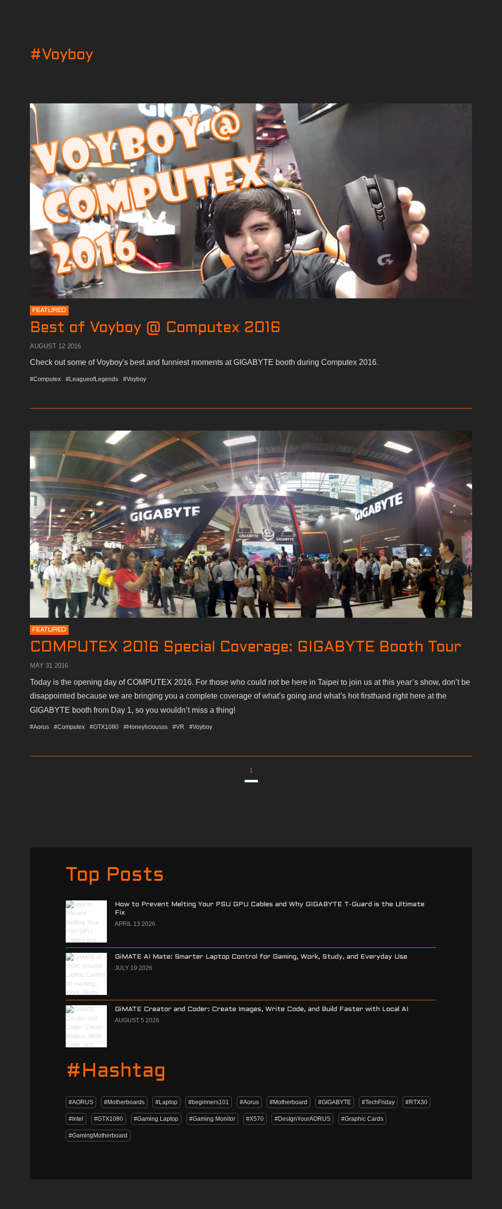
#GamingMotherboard (98, 1135)
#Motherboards (124, 1102)
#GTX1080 (108, 1118)
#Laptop (166, 1102)
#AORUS (81, 1102)
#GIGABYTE (334, 1102)
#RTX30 (416, 1102)
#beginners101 (208, 1102)
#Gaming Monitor (212, 1118)
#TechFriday (378, 1102)
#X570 (255, 1118)
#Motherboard (288, 1102)
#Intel (76, 1118)
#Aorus (249, 1102)
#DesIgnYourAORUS (302, 1118)
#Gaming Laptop (156, 1118)
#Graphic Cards (362, 1118)
